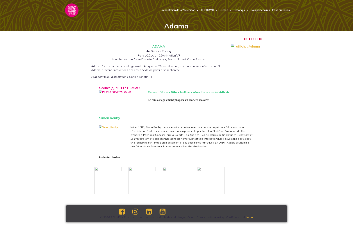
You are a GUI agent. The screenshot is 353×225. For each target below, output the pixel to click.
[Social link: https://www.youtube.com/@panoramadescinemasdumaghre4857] (165, 211)
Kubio (249, 217)
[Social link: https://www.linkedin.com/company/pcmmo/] (152, 211)
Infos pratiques (281, 10)
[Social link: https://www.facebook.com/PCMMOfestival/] (125, 211)
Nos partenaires (261, 10)
